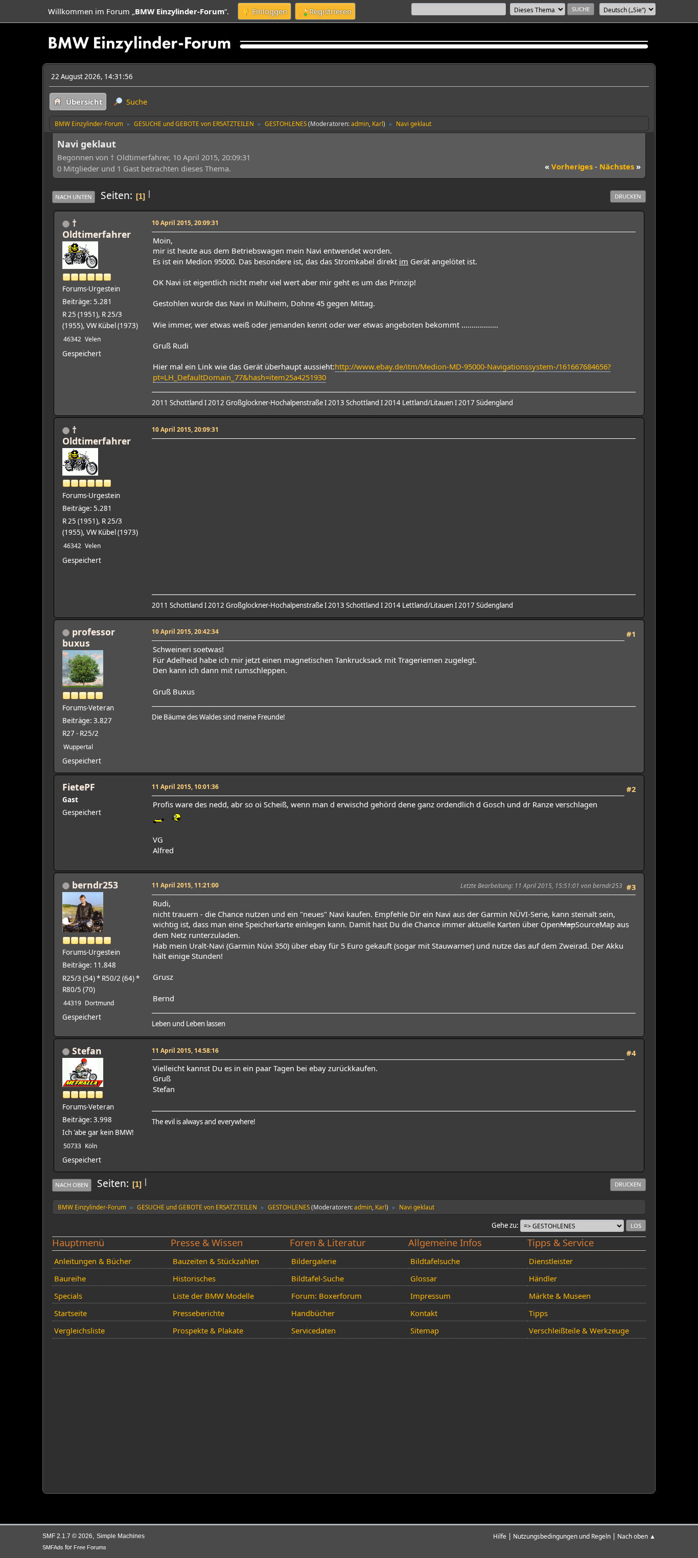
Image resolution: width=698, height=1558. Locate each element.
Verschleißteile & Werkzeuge (579, 1330)
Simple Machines (121, 1536)
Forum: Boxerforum (326, 1296)
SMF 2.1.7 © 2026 (67, 1536)
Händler (543, 1278)
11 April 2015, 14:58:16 (185, 1050)
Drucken (628, 196)
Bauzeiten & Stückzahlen (216, 1261)
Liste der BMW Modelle (213, 1296)
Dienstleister (551, 1261)
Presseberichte (198, 1313)
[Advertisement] (392, 513)
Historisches (194, 1278)
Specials (68, 1296)
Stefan (87, 1051)
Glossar (423, 1278)
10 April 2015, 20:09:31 (185, 222)
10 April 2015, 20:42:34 (185, 631)
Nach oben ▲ (636, 1536)
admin (360, 123)
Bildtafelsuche (435, 1261)
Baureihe (70, 1278)
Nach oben (71, 1185)
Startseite (70, 1313)
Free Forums (90, 1547)
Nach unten (73, 197)
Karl (377, 123)
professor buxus (88, 637)
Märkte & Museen (560, 1296)
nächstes (620, 166)
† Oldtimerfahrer (96, 228)
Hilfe (499, 1536)
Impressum (430, 1296)
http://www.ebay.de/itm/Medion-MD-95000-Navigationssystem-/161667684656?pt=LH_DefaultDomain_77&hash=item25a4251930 (382, 371)
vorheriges (569, 166)
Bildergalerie (313, 1261)
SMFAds (52, 1547)
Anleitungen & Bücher (92, 1261)
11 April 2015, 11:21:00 (185, 885)
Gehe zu (504, 1225)
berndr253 (95, 885)
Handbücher (313, 1313)
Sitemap (424, 1330)
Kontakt (423, 1313)
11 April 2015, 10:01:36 (185, 786)
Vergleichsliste (79, 1330)
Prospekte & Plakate (208, 1330)
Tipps (538, 1313)
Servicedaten (313, 1330)
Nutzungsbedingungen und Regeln (562, 1536)
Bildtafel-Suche (317, 1278)
